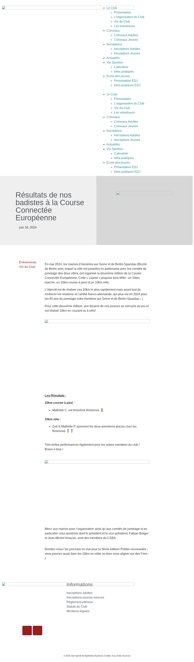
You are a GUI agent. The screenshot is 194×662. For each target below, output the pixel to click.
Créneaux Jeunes (126, 39)
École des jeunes (118, 76)
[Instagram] (27, 630)
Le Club (111, 7)
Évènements (27, 262)
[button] (145, 90)
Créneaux (113, 30)
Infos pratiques (124, 71)
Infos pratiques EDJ (127, 85)
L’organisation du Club (129, 17)
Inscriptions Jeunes (127, 53)
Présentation (122, 12)
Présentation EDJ (126, 80)
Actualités (113, 58)
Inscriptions (114, 44)
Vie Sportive (114, 62)
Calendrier (121, 67)
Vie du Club (122, 21)
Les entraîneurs (124, 26)
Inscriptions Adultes (127, 48)
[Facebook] (37, 630)
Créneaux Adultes (126, 35)
